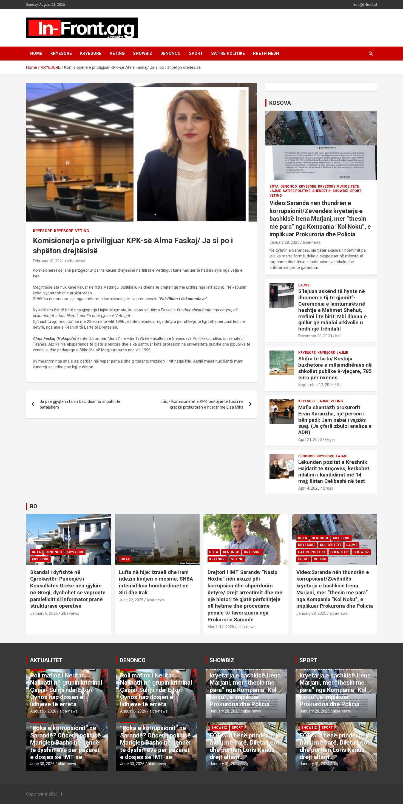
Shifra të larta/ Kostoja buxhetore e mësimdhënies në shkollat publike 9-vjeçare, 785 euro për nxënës (335, 367)
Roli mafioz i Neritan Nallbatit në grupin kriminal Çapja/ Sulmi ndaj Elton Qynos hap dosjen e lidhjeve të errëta (66, 690)
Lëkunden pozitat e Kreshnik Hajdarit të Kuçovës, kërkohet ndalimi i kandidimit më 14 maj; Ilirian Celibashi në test (333, 471)
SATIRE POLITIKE (228, 53)
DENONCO (170, 53)
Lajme (275, 191)
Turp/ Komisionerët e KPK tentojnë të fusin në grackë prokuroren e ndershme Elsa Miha (202, 404)
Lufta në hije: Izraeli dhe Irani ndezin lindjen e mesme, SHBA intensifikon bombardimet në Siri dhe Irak (156, 582)
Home (36, 53)
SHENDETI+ (321, 191)
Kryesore (90, 53)
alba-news (76, 261)
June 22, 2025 (131, 600)
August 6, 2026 (43, 711)
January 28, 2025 (284, 242)
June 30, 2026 (42, 764)
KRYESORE (61, 53)
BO (33, 506)
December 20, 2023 (315, 336)
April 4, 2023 (309, 488)
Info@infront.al (365, 4)
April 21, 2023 (310, 439)
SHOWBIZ (142, 53)
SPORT (196, 53)
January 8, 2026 (44, 613)
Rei (339, 385)
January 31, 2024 (225, 764)
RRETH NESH (266, 53)
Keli (338, 336)
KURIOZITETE (348, 186)
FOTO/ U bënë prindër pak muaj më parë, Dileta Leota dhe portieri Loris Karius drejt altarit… (246, 746)
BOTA (274, 186)
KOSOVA (280, 103)
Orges (330, 439)
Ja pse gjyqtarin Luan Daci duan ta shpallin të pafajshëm (80, 404)
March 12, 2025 (221, 627)
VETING (117, 53)
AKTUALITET (46, 660)
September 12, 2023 (316, 385)
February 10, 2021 (48, 261)
